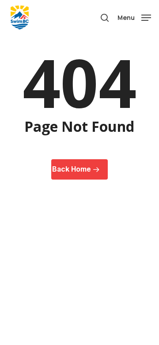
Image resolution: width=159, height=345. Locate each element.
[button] (134, 17)
